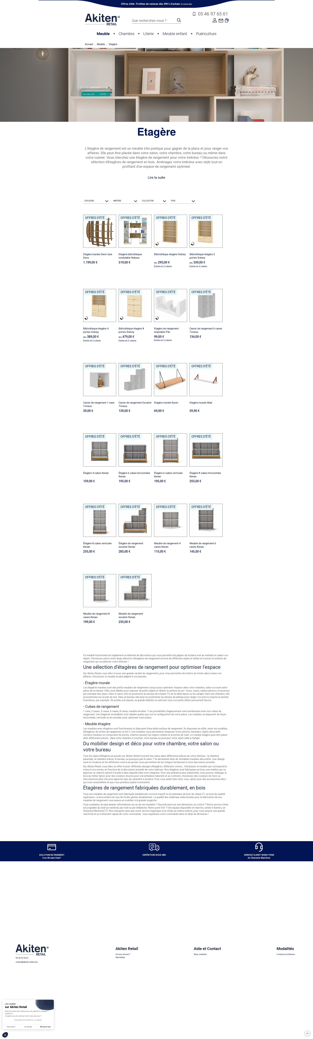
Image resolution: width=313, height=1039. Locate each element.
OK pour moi (45, 1027)
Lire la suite (156, 178)
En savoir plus (186, 4)
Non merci (11, 1027)
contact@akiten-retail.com (27, 962)
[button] (5, 1035)
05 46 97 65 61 (22, 958)
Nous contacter (200, 954)
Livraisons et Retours (286, 954)
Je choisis (28, 1027)
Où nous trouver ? (123, 954)
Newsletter (120, 957)
